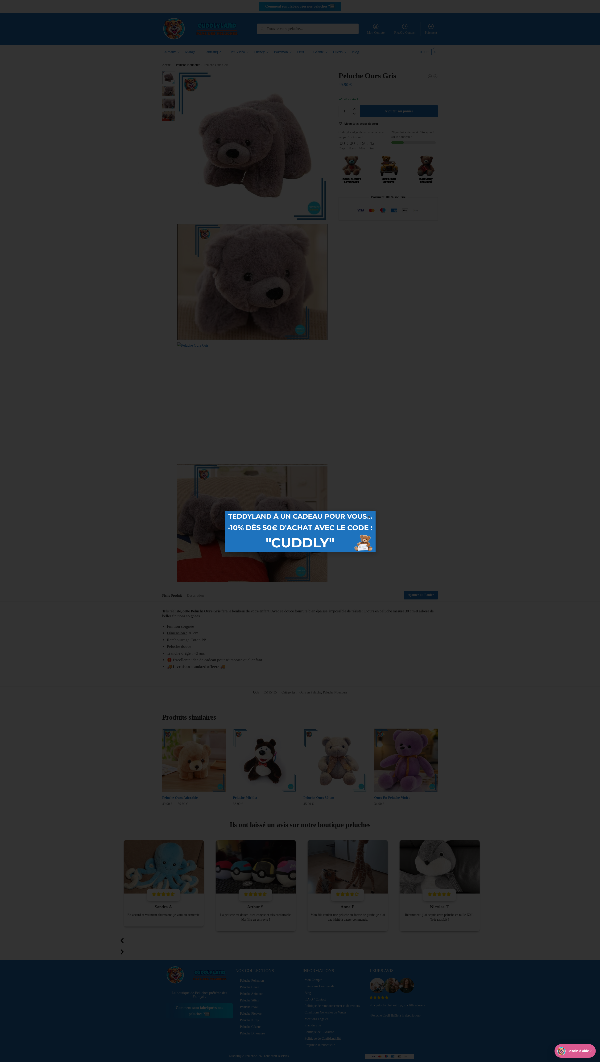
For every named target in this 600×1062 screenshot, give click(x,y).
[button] (369, 517)
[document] (300, 531)
